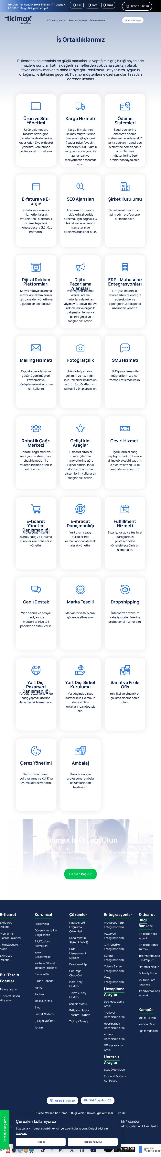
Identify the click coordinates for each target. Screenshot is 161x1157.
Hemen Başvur (80, 874)
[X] (72, 1150)
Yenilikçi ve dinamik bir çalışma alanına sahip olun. (125, 697)
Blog (37, 1007)
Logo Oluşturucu (114, 1069)
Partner (39, 994)
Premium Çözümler (78, 20)
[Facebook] (52, 1150)
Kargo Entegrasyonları (114, 979)
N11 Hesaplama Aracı (113, 1047)
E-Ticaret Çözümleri (56, 20)
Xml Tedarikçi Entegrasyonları (114, 947)
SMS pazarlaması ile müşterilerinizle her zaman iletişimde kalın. (125, 375)
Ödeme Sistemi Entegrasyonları (114, 968)
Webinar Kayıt (147, 1024)
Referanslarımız (97, 20)
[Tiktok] (43, 1150)
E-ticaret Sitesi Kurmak (148, 947)
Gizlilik (121, 1113)
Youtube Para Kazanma (147, 982)
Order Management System (77, 953)
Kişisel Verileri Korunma (51, 1113)
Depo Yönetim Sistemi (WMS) (78, 940)
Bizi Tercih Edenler (9, 977)
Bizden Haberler (44, 981)
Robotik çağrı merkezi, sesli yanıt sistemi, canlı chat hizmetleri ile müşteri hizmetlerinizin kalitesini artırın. (36, 460)
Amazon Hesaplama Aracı (114, 1036)
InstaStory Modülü (75, 984)
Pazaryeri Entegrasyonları (114, 936)
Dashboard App (78, 964)
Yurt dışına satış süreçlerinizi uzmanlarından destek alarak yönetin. (80, 538)
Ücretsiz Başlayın (133, 20)
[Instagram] (61, 1150)
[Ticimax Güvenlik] (17, 1150)
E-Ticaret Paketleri (6, 925)
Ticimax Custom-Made (10, 947)
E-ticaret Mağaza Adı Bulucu (115, 1078)
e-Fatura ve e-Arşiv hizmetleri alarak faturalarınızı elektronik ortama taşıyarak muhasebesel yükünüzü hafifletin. (36, 221)
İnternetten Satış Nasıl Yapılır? (149, 958)
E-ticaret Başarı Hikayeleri (10, 998)
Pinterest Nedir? (149, 967)
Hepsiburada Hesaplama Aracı (114, 1026)
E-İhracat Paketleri (6, 958)
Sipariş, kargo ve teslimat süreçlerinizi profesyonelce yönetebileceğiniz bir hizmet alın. (125, 541)
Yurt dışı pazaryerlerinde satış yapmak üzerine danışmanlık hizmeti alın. (36, 697)
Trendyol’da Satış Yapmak (149, 993)
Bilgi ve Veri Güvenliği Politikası (92, 1113)
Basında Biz (42, 974)
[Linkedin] (82, 1150)
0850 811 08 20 (140, 6)
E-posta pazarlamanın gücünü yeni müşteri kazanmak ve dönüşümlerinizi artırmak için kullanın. (36, 380)
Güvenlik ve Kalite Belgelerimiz (46, 932)
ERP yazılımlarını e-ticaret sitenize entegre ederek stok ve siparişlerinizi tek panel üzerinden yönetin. (125, 299)
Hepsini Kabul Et (93, 1141)
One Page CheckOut (75, 973)
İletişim (39, 1027)
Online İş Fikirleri (148, 973)
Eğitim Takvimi (147, 1017)
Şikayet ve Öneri (45, 1021)
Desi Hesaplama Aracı (114, 1004)
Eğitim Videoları (148, 1031)
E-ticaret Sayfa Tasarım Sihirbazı (79, 1012)
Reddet (41, 1141)
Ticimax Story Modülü (77, 995)
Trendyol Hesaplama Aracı (114, 1015)
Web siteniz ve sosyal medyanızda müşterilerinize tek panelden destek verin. (36, 619)
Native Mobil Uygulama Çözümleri (77, 927)
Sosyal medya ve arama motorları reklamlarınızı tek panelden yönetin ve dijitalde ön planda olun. (36, 297)
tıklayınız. (21, 1133)
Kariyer (39, 987)
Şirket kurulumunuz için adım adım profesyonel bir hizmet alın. (125, 214)
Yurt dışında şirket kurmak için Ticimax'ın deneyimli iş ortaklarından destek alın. (80, 702)
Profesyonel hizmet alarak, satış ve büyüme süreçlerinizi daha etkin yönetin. (36, 538)
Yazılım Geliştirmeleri (43, 954)
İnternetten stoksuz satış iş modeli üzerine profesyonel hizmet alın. (125, 617)
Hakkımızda (42, 924)
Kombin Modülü (78, 1004)
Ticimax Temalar (79, 1021)
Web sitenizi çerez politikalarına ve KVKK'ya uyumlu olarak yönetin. (36, 778)
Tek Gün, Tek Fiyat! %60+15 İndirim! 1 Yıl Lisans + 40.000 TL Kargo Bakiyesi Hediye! (36, 6)
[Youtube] (93, 1150)
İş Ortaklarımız (43, 1001)
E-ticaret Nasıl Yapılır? (148, 936)
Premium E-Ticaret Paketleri (10, 936)
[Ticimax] (18, 20)
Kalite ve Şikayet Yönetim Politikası (46, 965)
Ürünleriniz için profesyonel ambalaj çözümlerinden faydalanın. (80, 780)
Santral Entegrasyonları (114, 958)
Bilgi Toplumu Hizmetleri (43, 943)
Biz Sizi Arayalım (95, 1100)
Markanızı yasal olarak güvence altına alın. (80, 615)
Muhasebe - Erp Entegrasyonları (114, 925)
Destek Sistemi (44, 1014)
